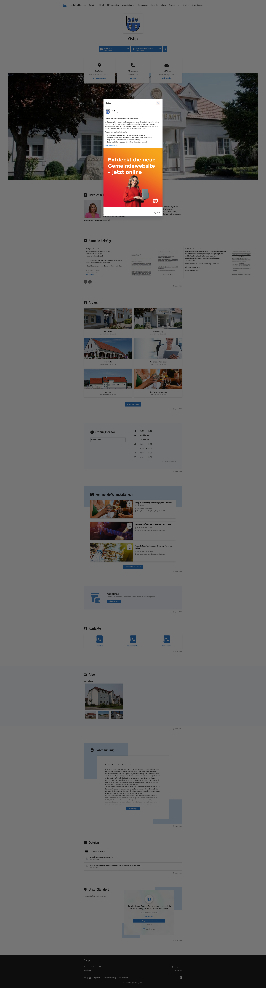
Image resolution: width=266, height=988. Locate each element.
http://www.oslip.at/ (111, 145)
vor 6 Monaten (115, 113)
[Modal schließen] (133, 494)
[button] (133, 177)
